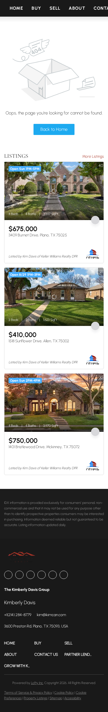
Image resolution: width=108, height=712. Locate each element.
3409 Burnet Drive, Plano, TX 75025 (38, 235)
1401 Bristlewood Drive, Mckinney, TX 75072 (44, 447)
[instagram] (41, 575)
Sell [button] (55, 8)
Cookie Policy (64, 693)
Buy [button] (36, 8)
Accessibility (72, 698)
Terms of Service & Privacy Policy (28, 693)
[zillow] (30, 575)
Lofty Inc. (37, 683)
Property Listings (35, 698)
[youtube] (52, 575)
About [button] (77, 8)
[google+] (64, 575)
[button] (19, 643)
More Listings (93, 156)
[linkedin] (19, 575)
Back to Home (54, 129)
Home (16, 8)
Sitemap (56, 698)
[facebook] (8, 575)
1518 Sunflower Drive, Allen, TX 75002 (39, 341)
